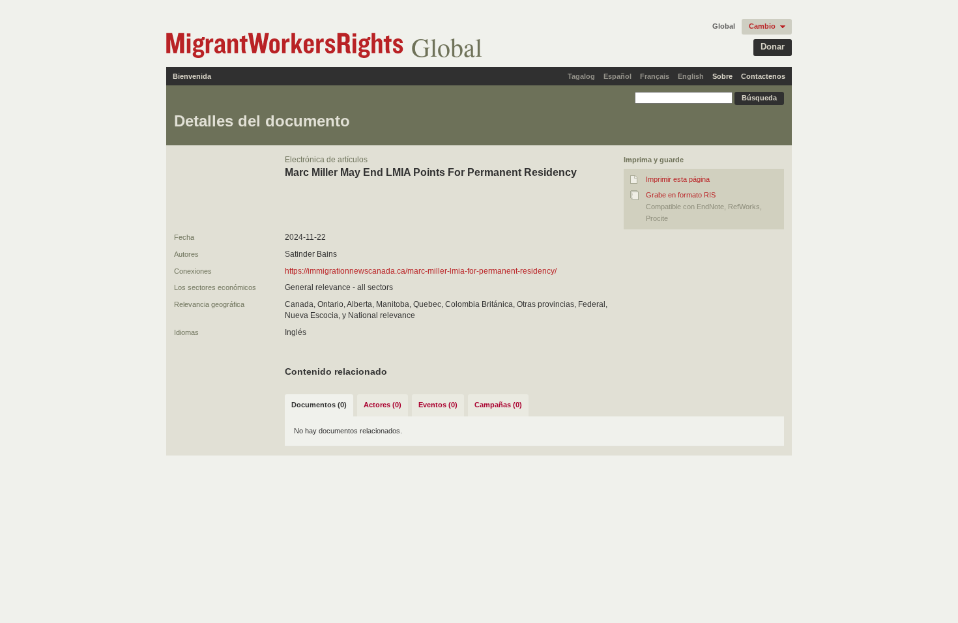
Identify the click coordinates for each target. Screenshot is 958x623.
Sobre (722, 76)
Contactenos (763, 76)
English (691, 76)
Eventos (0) (437, 405)
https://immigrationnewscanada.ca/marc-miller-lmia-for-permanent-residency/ (421, 271)
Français (654, 76)
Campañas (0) (498, 405)
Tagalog (581, 76)
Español (617, 76)
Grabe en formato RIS (681, 195)
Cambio (762, 26)
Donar (773, 46)
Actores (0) (382, 405)
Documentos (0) (319, 405)
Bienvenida (192, 76)
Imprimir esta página (678, 179)
